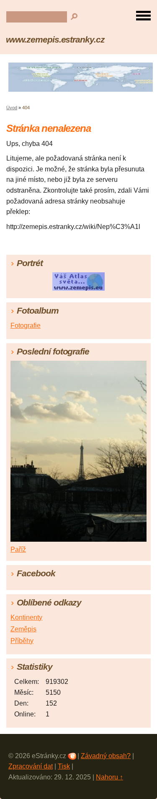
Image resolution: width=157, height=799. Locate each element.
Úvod (11, 107)
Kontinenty (26, 617)
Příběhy (21, 640)
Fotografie (25, 325)
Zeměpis (23, 629)
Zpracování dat (30, 766)
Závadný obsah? (106, 755)
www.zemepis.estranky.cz (55, 39)
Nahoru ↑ (109, 777)
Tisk (64, 766)
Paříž (18, 549)
